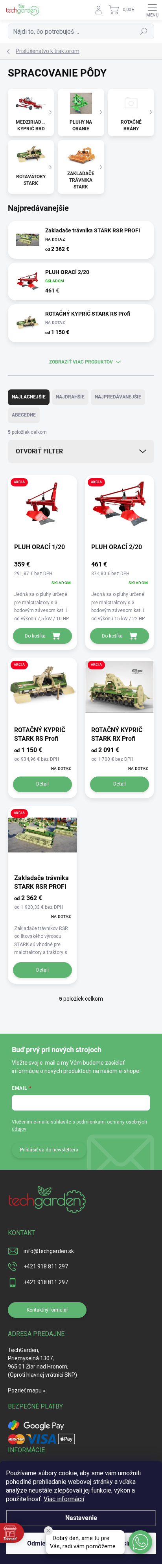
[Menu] (152, 10)
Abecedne (24, 415)
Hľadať (144, 31)
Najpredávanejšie (118, 397)
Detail (42, 784)
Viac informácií (64, 1499)
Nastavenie (81, 1518)
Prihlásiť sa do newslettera (49, 1150)
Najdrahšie (70, 397)
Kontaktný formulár (47, 1310)
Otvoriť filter (39, 451)
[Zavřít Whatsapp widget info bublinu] (48, 1530)
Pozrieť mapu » (27, 1390)
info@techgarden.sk (49, 1251)
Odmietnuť (42, 1543)
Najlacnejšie (29, 397)
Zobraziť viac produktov (81, 362)
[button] (140, 1542)
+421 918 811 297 (46, 1266)
